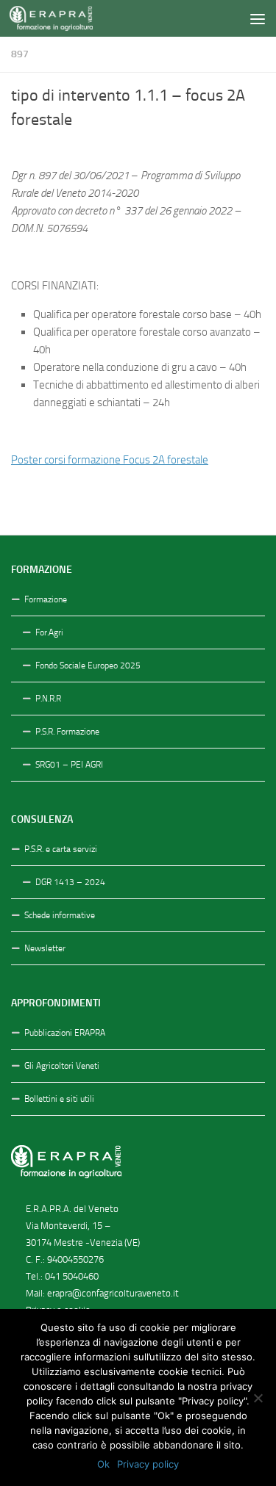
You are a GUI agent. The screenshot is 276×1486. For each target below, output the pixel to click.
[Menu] (257, 18)
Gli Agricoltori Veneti (61, 1066)
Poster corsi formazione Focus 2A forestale (109, 459)
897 (20, 54)
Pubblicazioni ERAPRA (64, 1033)
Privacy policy (148, 1464)
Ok (103, 1464)
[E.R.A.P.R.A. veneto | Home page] (65, 18)
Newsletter (45, 948)
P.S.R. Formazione (67, 731)
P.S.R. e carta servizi (60, 849)
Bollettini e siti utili (59, 1099)
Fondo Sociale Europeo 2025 (88, 665)
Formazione (45, 599)
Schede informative (59, 915)
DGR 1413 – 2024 (70, 882)
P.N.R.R (48, 698)
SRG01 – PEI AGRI (69, 765)
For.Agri (49, 632)
